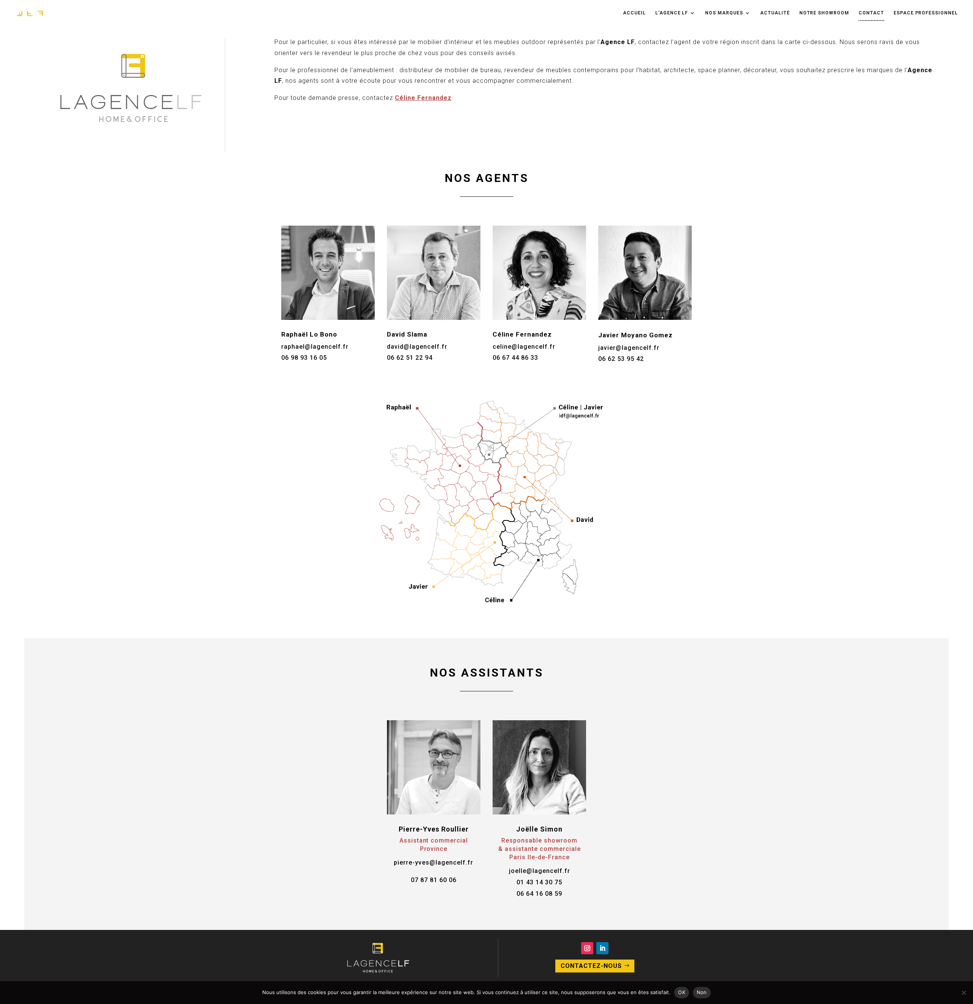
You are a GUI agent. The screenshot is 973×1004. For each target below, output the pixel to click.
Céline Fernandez (423, 97)
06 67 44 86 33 (515, 357)
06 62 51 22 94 (410, 357)
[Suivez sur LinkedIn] (602, 948)
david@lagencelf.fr (417, 346)
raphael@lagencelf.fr (315, 346)
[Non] (963, 992)
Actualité (775, 13)
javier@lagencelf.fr (628, 347)
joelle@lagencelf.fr (539, 870)
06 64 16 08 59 (539, 893)
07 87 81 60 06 (433, 880)
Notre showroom (824, 13)
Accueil (634, 13)
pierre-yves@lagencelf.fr (433, 862)
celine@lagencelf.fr (524, 346)
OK (681, 992)
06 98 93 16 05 (304, 357)
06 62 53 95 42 (621, 358)
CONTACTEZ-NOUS (591, 965)
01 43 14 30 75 (539, 882)
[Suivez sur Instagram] (587, 948)
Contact (871, 13)
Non (702, 992)
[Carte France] (486, 607)
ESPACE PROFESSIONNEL (926, 13)
